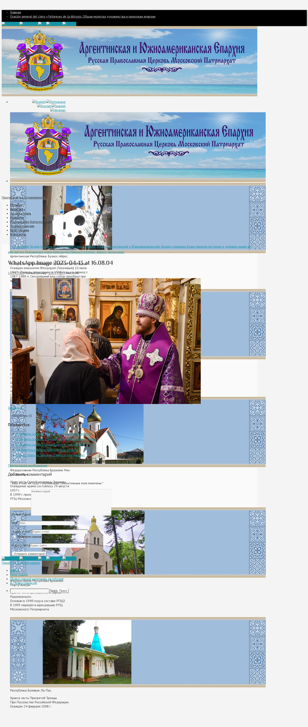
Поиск (53, 590)
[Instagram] (28, 24)
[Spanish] (59, 106)
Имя (15, 523)
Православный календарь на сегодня (36, 579)
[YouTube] (54, 24)
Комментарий (21, 514)
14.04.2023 (16, 273)
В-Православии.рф (23, 583)
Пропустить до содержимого (23, 197)
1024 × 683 (56, 273)
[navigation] (154, 580)
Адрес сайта (21, 545)
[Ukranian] (58, 110)
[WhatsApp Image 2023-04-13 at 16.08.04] (106, 403)
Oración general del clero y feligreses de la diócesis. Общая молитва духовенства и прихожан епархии (82, 16)
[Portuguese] (56, 102)
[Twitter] (69, 24)
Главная (15, 12)
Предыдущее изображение (27, 465)
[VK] (42, 24)
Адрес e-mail (21, 531)
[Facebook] (10, 24)
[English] (39, 102)
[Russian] (44, 106)
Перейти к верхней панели (21, 563)
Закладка (14, 408)
